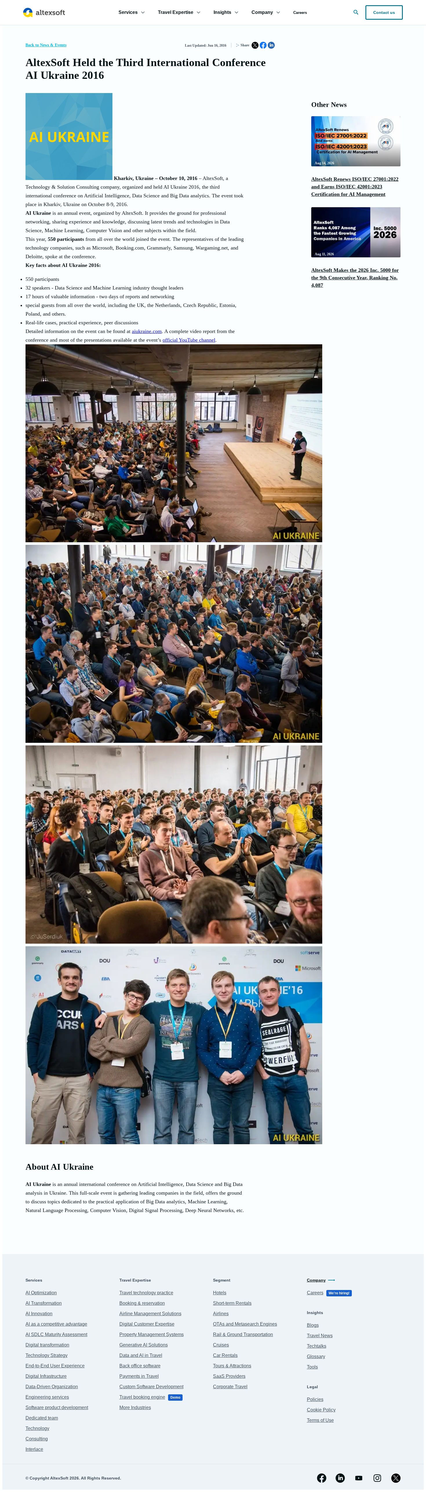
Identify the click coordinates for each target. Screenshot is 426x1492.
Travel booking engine (149, 1397)
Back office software (140, 1365)
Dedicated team (42, 1417)
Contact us (384, 12)
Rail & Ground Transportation (243, 1334)
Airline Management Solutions (150, 1313)
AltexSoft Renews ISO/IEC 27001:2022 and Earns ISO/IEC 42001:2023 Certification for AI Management (354, 186)
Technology (37, 1428)
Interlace (34, 1449)
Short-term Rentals (232, 1303)
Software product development (57, 1407)
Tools (312, 1366)
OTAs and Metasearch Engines (245, 1324)
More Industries (135, 1407)
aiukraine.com (147, 331)
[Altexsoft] (44, 12)
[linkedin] (340, 1478)
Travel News (320, 1335)
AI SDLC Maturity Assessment (56, 1334)
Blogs (313, 1325)
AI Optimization (41, 1292)
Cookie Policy (321, 1409)
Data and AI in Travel (140, 1355)
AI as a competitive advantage (56, 1324)
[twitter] (395, 1478)
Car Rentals (225, 1355)
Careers (300, 12)
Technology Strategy (47, 1355)
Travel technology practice (146, 1292)
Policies (315, 1399)
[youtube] (358, 1478)
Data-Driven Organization (52, 1386)
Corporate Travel (230, 1386)
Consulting (37, 1438)
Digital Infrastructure (46, 1376)
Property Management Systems (151, 1334)
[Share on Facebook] (263, 45)
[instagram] (377, 1478)
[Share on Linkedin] (271, 45)
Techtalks (316, 1346)
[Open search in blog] (356, 12)
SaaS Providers (229, 1376)
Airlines (221, 1313)
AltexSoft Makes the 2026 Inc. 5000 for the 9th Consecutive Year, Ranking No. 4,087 (355, 277)
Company (316, 1280)
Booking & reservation (142, 1303)
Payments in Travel (139, 1376)
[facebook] (321, 1478)
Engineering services (47, 1397)
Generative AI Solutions (143, 1344)
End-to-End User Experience (55, 1365)
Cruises (221, 1344)
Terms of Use (320, 1420)
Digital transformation (47, 1344)
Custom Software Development (151, 1386)
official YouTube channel (189, 340)
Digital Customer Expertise (146, 1324)
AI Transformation (44, 1303)
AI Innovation (39, 1313)
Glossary (316, 1356)
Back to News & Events (46, 45)
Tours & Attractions (232, 1365)
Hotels (219, 1292)
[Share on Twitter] (255, 45)
